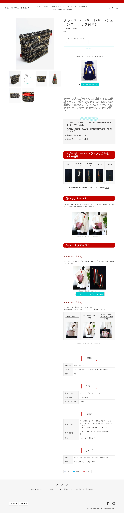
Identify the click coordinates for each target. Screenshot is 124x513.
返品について (68, 489)
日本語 (13, 503)
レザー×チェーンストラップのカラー (76, 38)
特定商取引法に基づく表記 (84, 489)
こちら (107, 187)
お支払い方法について (54, 489)
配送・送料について (37, 489)
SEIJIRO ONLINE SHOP (17, 8)
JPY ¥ (23, 503)
